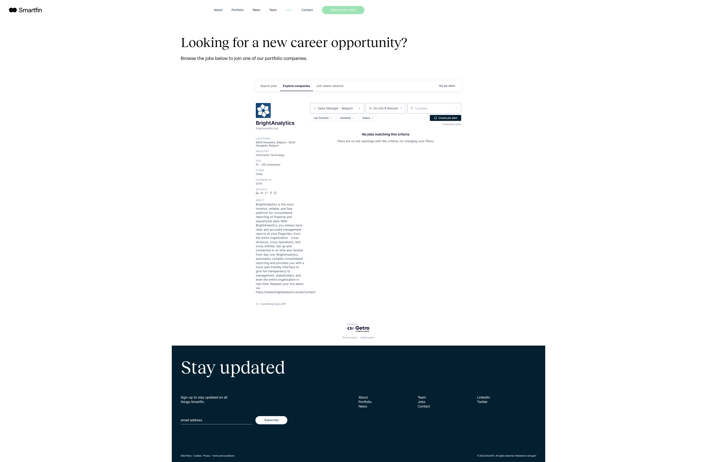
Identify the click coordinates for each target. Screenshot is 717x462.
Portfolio (238, 10)
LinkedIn (483, 397)
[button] (323, 118)
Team (273, 10)
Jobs (289, 10)
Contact (307, 10)
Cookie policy (367, 337)
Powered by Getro (451, 124)
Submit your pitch (343, 10)
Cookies (197, 456)
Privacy (207, 456)
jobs (268, 86)
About (218, 10)
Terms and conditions (223, 456)
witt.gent (531, 456)
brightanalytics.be (267, 128)
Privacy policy (349, 337)
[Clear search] (359, 108)
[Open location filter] (456, 108)
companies (296, 86)
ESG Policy (186, 456)
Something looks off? (273, 303)
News (256, 10)
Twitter (482, 402)
